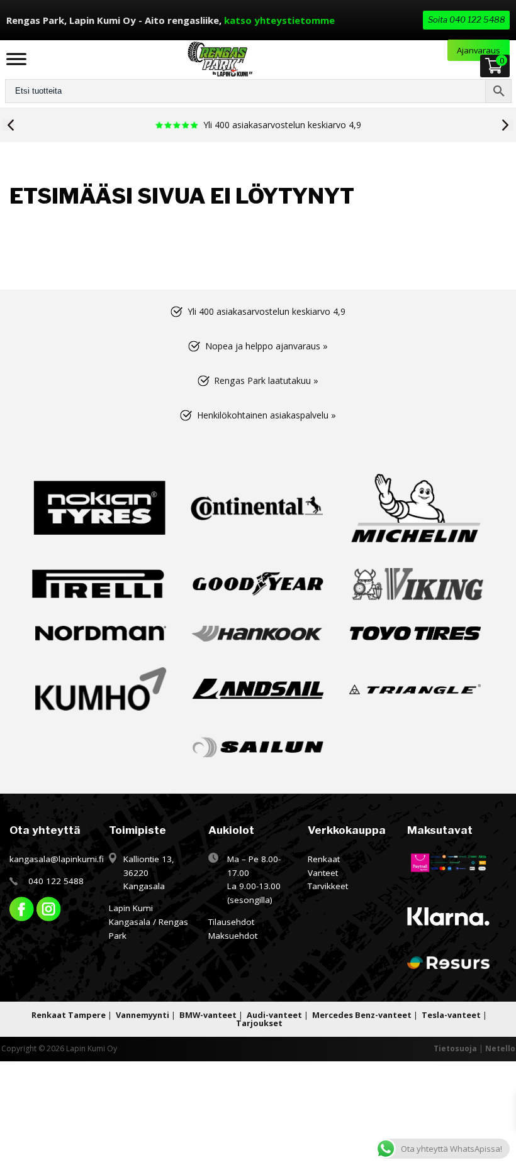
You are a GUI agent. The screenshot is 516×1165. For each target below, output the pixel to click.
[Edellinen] (8, 125)
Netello (500, 1048)
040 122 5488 (56, 881)
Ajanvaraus (478, 50)
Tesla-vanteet (451, 1014)
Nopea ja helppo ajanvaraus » (266, 346)
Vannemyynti (142, 1014)
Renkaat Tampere (68, 1014)
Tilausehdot (231, 921)
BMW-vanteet (208, 1014)
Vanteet (323, 872)
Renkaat (324, 859)
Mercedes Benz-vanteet (362, 1014)
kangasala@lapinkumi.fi (56, 859)
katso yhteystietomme (279, 20)
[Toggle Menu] (16, 59)
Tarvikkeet (328, 886)
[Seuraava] (507, 125)
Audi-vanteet (274, 1014)
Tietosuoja (455, 1048)
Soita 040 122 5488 (466, 19)
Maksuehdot (232, 935)
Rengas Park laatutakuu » (266, 380)
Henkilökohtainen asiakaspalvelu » (266, 415)
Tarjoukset (259, 1023)
